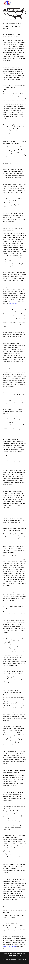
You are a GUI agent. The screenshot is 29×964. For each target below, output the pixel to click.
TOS (14, 955)
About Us (6, 953)
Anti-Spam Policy (15, 953)
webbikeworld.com (13, 303)
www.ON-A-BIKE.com (9, 946)
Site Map (18, 955)
